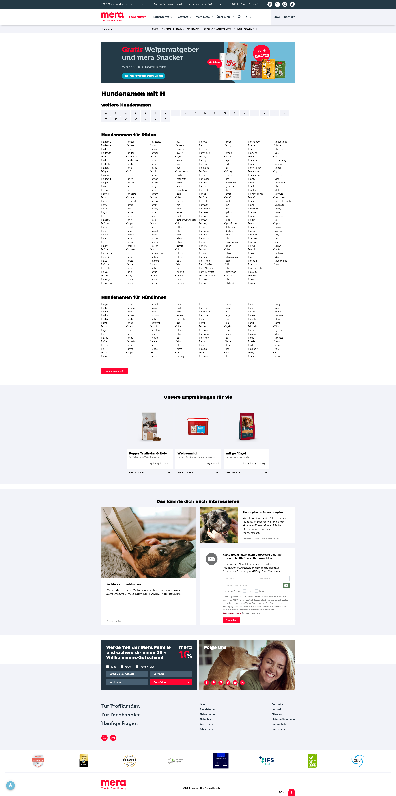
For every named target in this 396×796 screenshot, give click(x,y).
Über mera (224, 16)
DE (247, 16)
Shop (277, 16)
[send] (286, 585)
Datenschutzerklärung (232, 613)
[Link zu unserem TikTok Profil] (228, 682)
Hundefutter (137, 16)
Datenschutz (279, 724)
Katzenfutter (161, 16)
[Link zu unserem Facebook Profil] (206, 682)
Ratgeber (182, 16)
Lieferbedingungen (283, 719)
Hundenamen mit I (114, 370)
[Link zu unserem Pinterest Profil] (213, 682)
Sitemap (277, 714)
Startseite (277, 704)
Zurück (108, 28)
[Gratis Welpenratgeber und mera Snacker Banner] (198, 62)
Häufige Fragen (119, 723)
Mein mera (203, 16)
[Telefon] (104, 738)
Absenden (231, 620)
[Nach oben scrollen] (291, 792)
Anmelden (159, 682)
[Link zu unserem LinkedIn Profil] (242, 682)
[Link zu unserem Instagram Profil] (220, 682)
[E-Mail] (113, 738)
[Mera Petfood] (113, 789)
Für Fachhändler (120, 715)
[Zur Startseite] (112, 16)
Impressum (278, 729)
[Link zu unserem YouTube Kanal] (235, 682)
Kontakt (289, 16)
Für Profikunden (120, 706)
